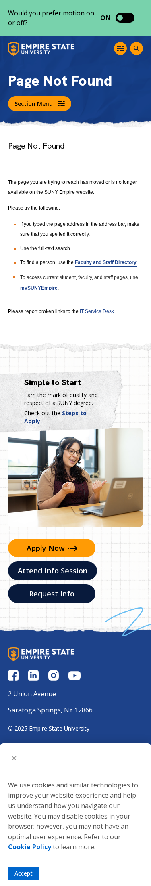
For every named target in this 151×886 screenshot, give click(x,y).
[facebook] (13, 675)
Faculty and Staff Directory (106, 262)
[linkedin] (33, 675)
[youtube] (74, 675)
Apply (46, 548)
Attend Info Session (52, 570)
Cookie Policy (29, 846)
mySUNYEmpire (39, 288)
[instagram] (53, 675)
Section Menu (33, 103)
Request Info (51, 593)
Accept (23, 873)
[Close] (14, 758)
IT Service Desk (97, 311)
